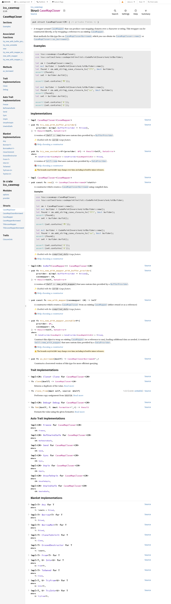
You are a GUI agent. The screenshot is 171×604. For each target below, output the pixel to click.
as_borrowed (47, 359)
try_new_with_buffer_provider (57, 125)
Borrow (46, 514)
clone (38, 381)
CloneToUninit (51, 535)
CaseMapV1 (55, 157)
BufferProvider (66, 128)
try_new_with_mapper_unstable (57, 320)
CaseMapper (64, 120)
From (44, 555)
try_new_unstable (50, 151)
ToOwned (46, 570)
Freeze (47, 425)
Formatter (64, 407)
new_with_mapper (57, 300)
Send (46, 445)
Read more (69, 385)
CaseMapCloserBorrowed (72, 182)
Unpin (46, 465)
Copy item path (64, 10)
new (49, 182)
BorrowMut (48, 524)
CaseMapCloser (46, 120)
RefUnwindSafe (52, 435)
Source (34, 14)
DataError (59, 131)
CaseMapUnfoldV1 (84, 157)
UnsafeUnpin (50, 475)
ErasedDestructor (53, 545)
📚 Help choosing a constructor (48, 144)
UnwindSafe (50, 485)
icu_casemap (37, 7)
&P (79, 151)
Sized (83, 128)
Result (41, 131)
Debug (46, 402)
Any (44, 504)
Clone (46, 376)
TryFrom (50, 580)
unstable (138, 391)
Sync (46, 455)
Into (48, 560)
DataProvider (44, 157)
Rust (140, 2)
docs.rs (130, 2)
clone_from (41, 391)
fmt (37, 407)
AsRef (46, 265)
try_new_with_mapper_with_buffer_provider (65, 270)
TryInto (50, 590)
